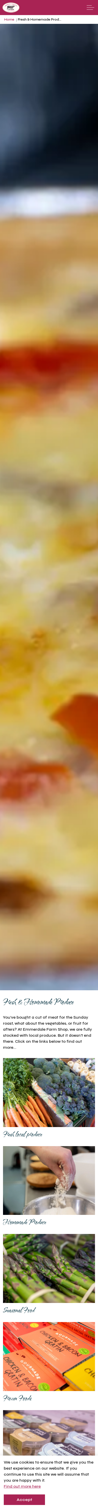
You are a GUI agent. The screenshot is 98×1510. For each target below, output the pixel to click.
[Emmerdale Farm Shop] (11, 8)
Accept (24, 1499)
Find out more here (22, 1486)
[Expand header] (90, 7)
